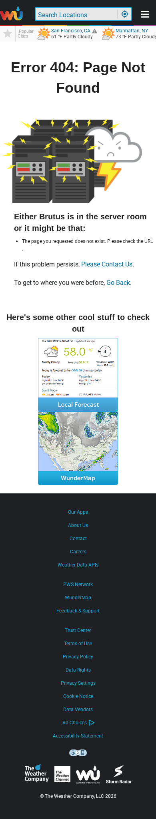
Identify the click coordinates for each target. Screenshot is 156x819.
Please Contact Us (106, 264)
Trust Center (78, 630)
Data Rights (78, 670)
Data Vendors (78, 709)
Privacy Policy (78, 657)
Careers (78, 552)
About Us (78, 525)
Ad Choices (74, 723)
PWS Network (78, 584)
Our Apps (78, 512)
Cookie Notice (78, 696)
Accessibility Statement (78, 736)
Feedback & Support (78, 611)
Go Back (118, 282)
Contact (78, 538)
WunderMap (78, 597)
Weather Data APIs (78, 565)
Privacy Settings (78, 683)
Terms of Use (78, 643)
